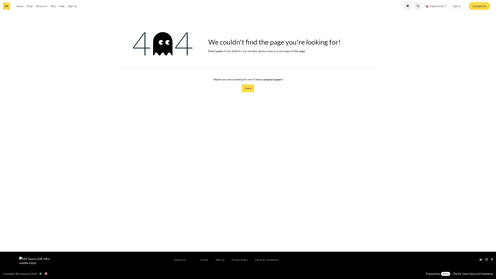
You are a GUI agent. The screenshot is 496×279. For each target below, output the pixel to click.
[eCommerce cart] (407, 6)
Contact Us (480, 6)
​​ (204, 259)
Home (248, 88)
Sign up (220, 259)
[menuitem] (20, 6)
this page (299, 51)
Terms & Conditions (267, 259)
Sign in (457, 6)
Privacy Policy (240, 259)
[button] (418, 6)
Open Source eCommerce (477, 273)
